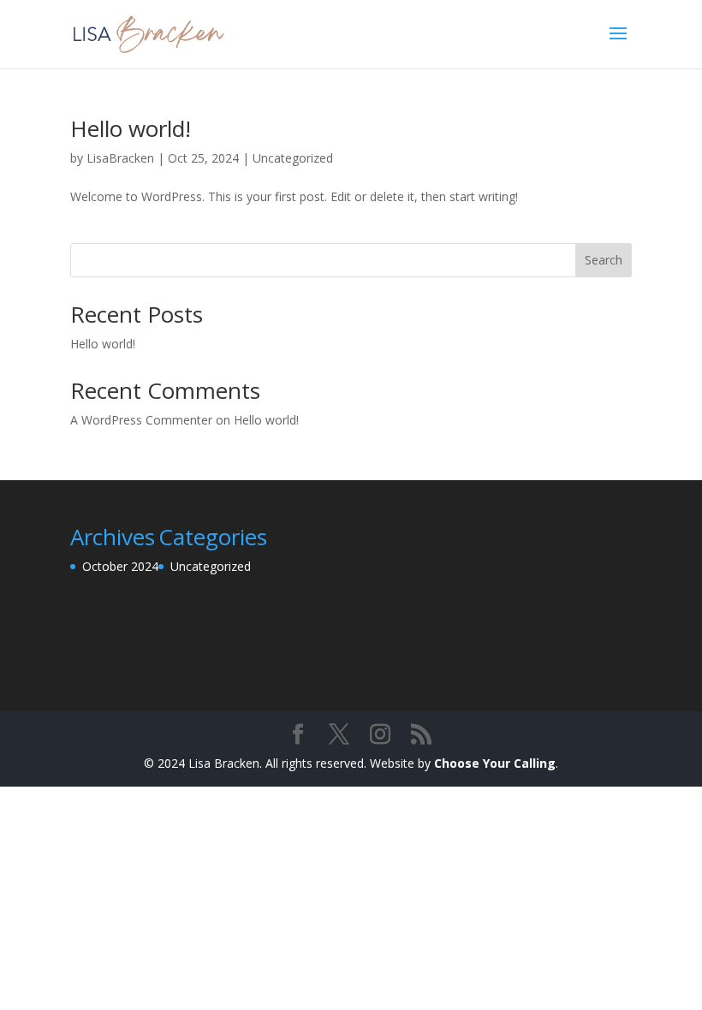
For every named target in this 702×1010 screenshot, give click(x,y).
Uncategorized (293, 158)
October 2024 (120, 566)
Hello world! (130, 128)
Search (603, 260)
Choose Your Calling (495, 763)
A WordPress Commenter (141, 420)
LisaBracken (120, 158)
